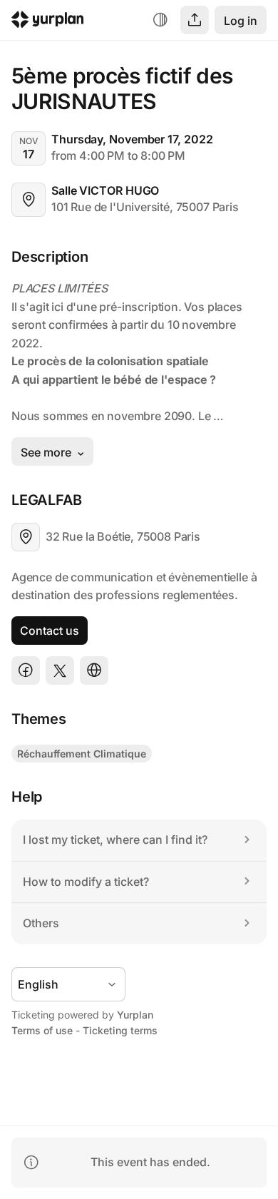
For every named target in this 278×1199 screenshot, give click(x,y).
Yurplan (135, 1015)
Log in (240, 21)
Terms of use (42, 1030)
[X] (60, 670)
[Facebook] (25, 670)
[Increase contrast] (160, 20)
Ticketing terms (120, 1030)
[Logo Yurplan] (47, 22)
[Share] (194, 20)
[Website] (94, 670)
